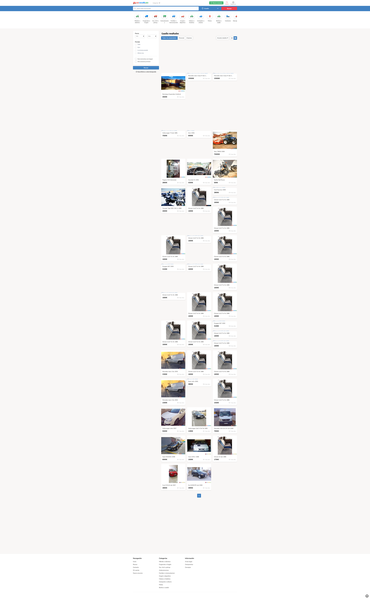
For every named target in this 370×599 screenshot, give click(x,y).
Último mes (140, 53)
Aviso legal (188, 561)
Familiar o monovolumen (167, 573)
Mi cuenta (136, 570)
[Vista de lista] (232, 38)
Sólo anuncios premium (143, 61)
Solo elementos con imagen (145, 59)
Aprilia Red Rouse (219, 180)
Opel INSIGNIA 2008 (168, 457)
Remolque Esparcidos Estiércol (171, 94)
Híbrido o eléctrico (164, 561)
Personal (181, 38)
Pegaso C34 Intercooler (169, 180)
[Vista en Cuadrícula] (235, 38)
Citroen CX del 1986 (220, 457)
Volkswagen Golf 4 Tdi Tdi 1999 (197, 428)
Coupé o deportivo (165, 576)
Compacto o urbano (165, 582)
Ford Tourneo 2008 (220, 190)
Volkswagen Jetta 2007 (169, 428)
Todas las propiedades (169, 38)
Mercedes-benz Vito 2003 (170, 371)
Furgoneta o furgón (165, 564)
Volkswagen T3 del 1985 (169, 133)
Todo (138, 44)
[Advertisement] (146, 144)
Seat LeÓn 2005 (193, 381)
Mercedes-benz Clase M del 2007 (198, 76)
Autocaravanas (164, 570)
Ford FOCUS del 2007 (169, 485)
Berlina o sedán (164, 587)
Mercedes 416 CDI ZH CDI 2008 (223, 428)
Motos (161, 585)
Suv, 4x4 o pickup (164, 567)
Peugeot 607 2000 (168, 266)
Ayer (138, 47)
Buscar (229, 9)
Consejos (188, 567)
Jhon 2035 (191, 133)
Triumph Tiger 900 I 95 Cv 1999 (171, 208)
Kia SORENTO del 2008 (195, 485)
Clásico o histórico (164, 579)
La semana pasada (142, 50)
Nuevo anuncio (138, 573)
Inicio (134, 561)
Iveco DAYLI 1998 (193, 457)
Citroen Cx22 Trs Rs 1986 (196, 208)
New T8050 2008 (219, 151)
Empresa (189, 38)
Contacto (136, 567)
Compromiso (189, 564)
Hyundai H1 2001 (193, 180)
